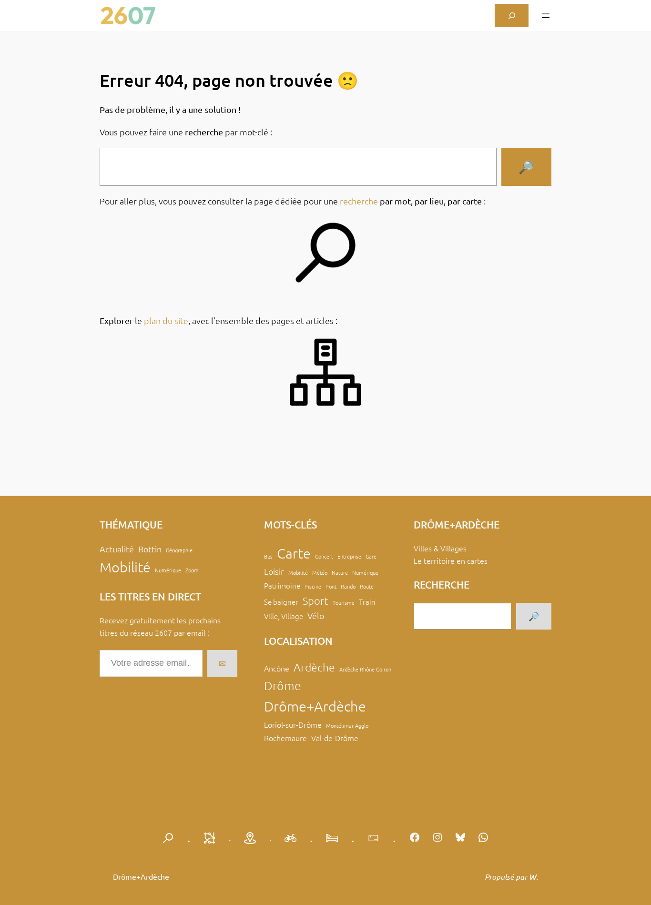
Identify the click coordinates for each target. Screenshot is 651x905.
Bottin (150, 548)
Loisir (274, 571)
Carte (294, 553)
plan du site (166, 320)
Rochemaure (285, 737)
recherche (359, 200)
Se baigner (281, 602)
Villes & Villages (440, 548)
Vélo (315, 615)
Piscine (313, 586)
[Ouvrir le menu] (545, 15)
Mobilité (125, 567)
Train (367, 602)
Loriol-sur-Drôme (293, 724)
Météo (319, 572)
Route (367, 586)
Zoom (192, 570)
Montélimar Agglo (347, 725)
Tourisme (344, 602)
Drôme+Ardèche (315, 706)
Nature (340, 572)
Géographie (179, 550)
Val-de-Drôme (334, 737)
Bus (268, 556)
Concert (324, 556)
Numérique (168, 570)
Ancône (276, 668)
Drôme (282, 685)
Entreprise (349, 556)
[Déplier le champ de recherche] (512, 15)
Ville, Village (283, 616)
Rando (348, 586)
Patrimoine (282, 585)
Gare (371, 556)
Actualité (117, 548)
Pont (331, 586)
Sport (315, 600)
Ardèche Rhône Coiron (365, 669)
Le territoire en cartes (451, 560)
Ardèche (314, 667)
